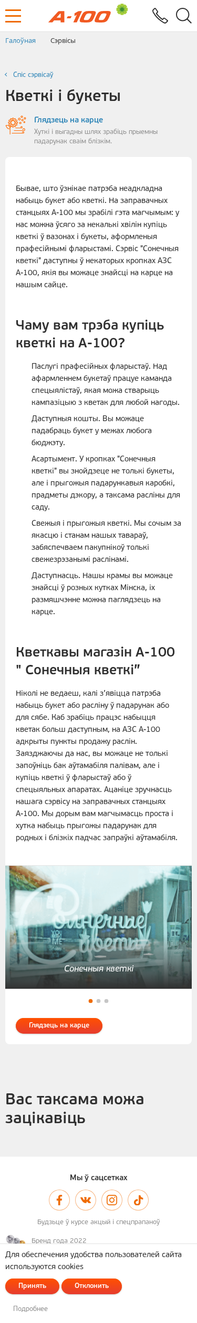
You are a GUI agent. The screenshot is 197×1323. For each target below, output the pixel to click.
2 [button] (98, 1001)
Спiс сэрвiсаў (33, 75)
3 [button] (106, 1001)
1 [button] (91, 1001)
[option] (98, 927)
